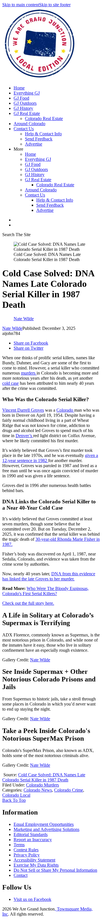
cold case (10, 383)
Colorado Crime (68, 790)
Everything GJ (27, 93)
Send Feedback (38, 138)
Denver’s (24, 435)
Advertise (33, 144)
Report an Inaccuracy (33, 839)
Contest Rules (26, 849)
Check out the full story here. (28, 603)
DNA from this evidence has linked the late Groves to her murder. (48, 576)
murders (29, 373)
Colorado (65, 410)
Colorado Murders (42, 785)
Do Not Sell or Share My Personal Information (55, 870)
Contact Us (24, 128)
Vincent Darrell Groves (23, 410)
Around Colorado (29, 123)
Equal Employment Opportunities (44, 824)
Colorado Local (16, 795)
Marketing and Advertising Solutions (46, 829)
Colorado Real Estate (44, 118)
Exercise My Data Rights (36, 865)
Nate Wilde (12, 328)
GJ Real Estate (27, 113)
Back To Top (14, 800)
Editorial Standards (31, 834)
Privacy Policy (27, 854)
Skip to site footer (55, 4)
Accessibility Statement (34, 860)
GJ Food (21, 98)
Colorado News (38, 790)
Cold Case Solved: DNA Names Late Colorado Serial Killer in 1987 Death (43, 777)
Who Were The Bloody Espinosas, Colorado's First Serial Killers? (45, 591)
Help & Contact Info (43, 133)
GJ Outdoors (25, 103)
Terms (19, 844)
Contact (20, 875)
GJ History (23, 108)
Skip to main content (20, 4)
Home (19, 88)
